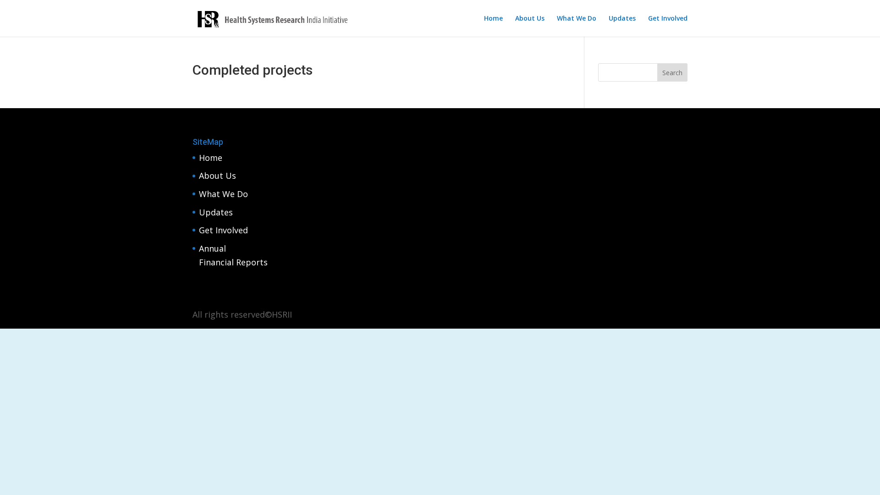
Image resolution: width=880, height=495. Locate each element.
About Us (529, 18)
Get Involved (668, 18)
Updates (622, 18)
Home (493, 18)
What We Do (576, 18)
